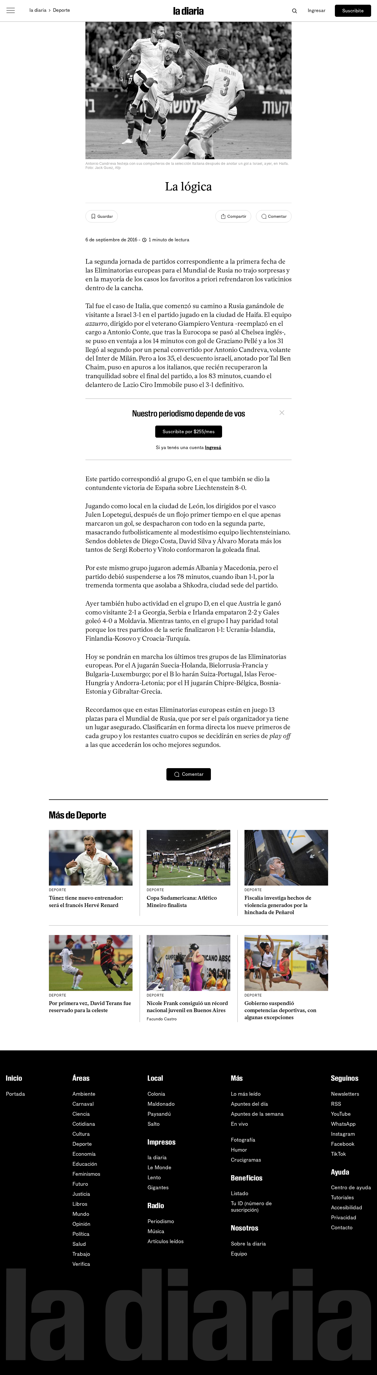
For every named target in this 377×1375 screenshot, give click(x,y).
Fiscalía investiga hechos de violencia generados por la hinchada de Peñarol (277, 905)
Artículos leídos (165, 1241)
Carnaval (83, 1104)
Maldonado (161, 1104)
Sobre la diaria (248, 1244)
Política (81, 1234)
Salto (154, 1124)
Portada (15, 1094)
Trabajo (81, 1254)
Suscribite (353, 11)
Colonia (156, 1094)
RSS (336, 1104)
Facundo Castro (162, 1019)
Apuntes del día (249, 1104)
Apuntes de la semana (257, 1114)
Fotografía (243, 1140)
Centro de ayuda (351, 1187)
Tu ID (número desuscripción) (251, 1206)
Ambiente (83, 1094)
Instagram (343, 1134)
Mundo (80, 1214)
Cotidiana (83, 1124)
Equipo (239, 1254)
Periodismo (161, 1221)
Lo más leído (246, 1094)
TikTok (338, 1154)
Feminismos (86, 1174)
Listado (239, 1193)
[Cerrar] (282, 413)
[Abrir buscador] (294, 10)
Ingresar (316, 10)
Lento (154, 1177)
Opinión (81, 1224)
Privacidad (343, 1217)
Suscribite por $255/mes (189, 431)
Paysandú (159, 1114)
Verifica (81, 1264)
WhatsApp (343, 1124)
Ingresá (213, 447)
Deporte (61, 10)
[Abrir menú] (10, 10)
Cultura (81, 1134)
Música (156, 1231)
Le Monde (159, 1167)
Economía (84, 1154)
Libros (79, 1204)
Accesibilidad (346, 1207)
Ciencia (81, 1114)
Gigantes (158, 1187)
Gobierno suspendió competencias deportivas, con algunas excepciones (280, 1010)
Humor (239, 1150)
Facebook (343, 1144)
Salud (79, 1244)
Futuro (80, 1184)
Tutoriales (342, 1197)
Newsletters (345, 1094)
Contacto (342, 1227)
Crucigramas (246, 1160)
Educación (84, 1164)
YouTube (341, 1114)
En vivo (239, 1124)
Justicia (81, 1194)
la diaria (38, 10)
